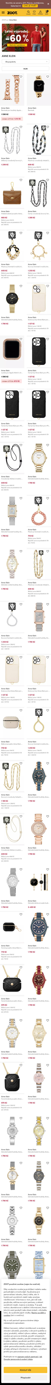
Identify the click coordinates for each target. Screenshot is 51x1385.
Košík (46, 12)
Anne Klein (5, 108)
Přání (34, 14)
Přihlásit (40, 14)
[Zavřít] (48, 4)
